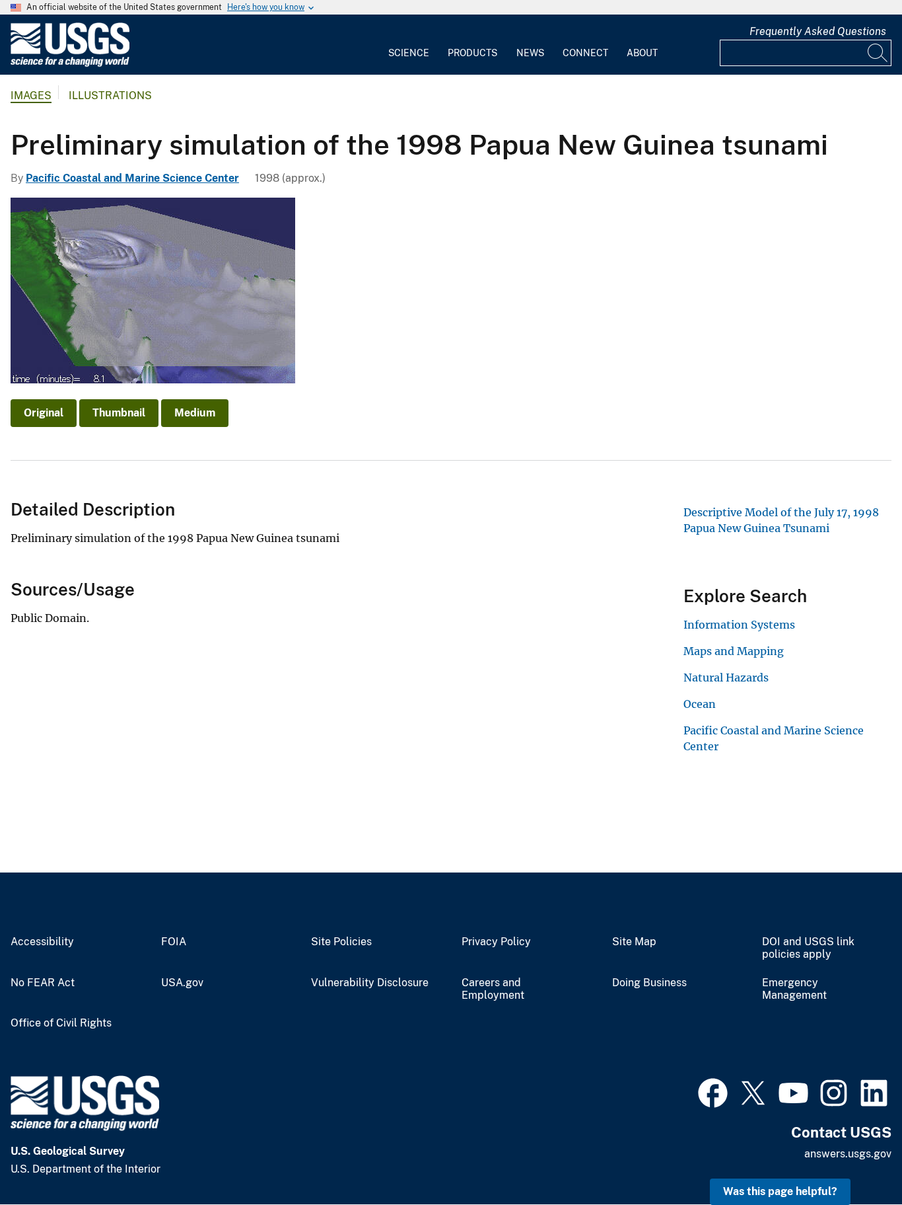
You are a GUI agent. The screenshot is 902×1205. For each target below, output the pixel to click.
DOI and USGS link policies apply (808, 948)
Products (472, 53)
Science (408, 53)
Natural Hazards (726, 677)
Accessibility (42, 942)
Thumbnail (118, 413)
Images (31, 95)
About (642, 53)
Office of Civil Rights (61, 1023)
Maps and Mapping (733, 651)
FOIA (173, 942)
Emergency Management (794, 989)
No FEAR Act (43, 983)
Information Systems (739, 624)
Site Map (634, 942)
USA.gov (182, 983)
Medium (194, 413)
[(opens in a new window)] (712, 1091)
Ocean (699, 704)
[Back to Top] (854, 1157)
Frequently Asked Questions (817, 31)
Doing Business (649, 983)
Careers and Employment (493, 989)
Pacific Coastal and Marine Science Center (132, 178)
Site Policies (341, 942)
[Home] (70, 64)
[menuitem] (408, 44)
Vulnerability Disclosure (370, 983)
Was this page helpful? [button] (780, 1191)
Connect (585, 53)
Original (43, 413)
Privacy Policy (496, 942)
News (530, 53)
